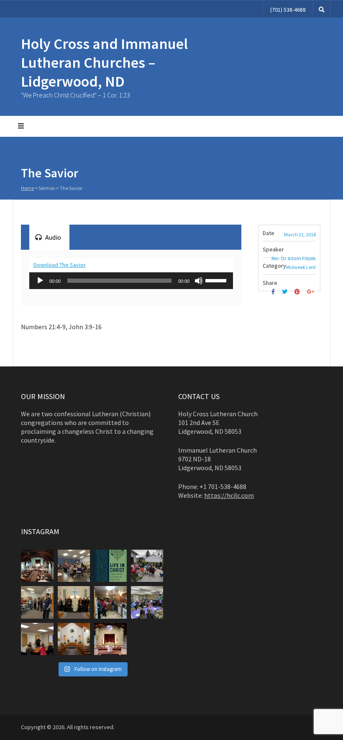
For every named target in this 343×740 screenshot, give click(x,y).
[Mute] (199, 281)
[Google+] (311, 292)
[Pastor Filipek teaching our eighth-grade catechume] (37, 639)
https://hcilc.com (229, 495)
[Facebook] (274, 292)
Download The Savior (59, 265)
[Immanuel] (110, 639)
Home (27, 188)
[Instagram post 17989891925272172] (37, 566)
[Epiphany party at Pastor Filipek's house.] (110, 602)
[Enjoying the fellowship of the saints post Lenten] (147, 602)
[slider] (217, 279)
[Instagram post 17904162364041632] (147, 566)
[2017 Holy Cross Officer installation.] (74, 602)
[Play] (40, 281)
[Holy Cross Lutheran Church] (74, 639)
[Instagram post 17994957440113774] (74, 566)
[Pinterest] (298, 292)
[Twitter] (285, 292)
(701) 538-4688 (288, 9)
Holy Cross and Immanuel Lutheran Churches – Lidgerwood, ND (104, 62)
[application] (131, 280)
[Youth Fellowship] (37, 602)
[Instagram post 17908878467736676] (110, 566)
